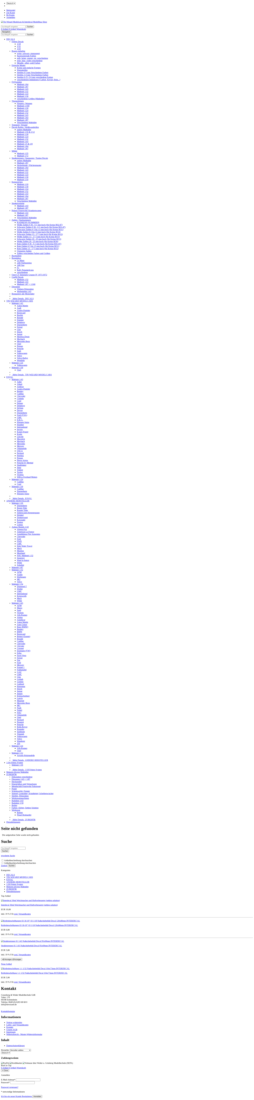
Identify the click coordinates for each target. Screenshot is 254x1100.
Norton (20, 522)
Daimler (20, 320)
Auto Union (22, 624)
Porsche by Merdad (25, 463)
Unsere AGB (11, 1029)
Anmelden (10, 17)
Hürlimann (21, 577)
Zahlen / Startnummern (21, 220)
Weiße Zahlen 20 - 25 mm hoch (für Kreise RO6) (37, 241)
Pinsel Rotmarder (24, 815)
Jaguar (19, 334)
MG (18, 579)
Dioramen (16, 287)
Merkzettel (10, 10)
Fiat (18, 660)
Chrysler (20, 646)
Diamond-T (22, 586)
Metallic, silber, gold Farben (28, 63)
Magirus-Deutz (23, 337)
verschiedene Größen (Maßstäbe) (31, 99)
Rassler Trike (22, 510)
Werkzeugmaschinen (20, 798)
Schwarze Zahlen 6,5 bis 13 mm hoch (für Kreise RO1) (40, 229)
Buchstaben (16, 256)
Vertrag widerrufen (14, 1022)
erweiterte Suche (8, 856)
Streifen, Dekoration (20, 796)
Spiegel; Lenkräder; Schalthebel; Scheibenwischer (32, 793)
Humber (20, 425)
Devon (20, 410)
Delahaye (21, 322)
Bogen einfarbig (18, 51)
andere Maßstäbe (24, 129)
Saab (19, 351)
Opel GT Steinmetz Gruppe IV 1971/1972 (29, 275)
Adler (19, 382)
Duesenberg (22, 325)
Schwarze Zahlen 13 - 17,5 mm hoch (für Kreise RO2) (40, 234)
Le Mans (20, 260)
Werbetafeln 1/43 (24, 291)
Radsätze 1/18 (17, 803)
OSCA (20, 451)
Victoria (20, 613)
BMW (19, 632)
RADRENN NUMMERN (28, 222)
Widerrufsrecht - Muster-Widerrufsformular (24, 1034)
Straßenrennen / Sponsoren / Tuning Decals (30, 158)
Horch (19, 332)
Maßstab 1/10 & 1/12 (26, 132)
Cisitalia (20, 398)
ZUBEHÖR (11, 774)
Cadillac (20, 394)
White (19, 563)
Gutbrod (20, 684)
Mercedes (21, 444)
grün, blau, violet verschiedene (29, 60)
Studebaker (21, 465)
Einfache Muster (18, 65)
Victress (20, 475)
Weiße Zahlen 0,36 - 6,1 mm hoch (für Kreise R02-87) (40, 225)
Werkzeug (16, 810)
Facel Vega (21, 655)
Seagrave (21, 558)
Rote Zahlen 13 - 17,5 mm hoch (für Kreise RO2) (37, 248)
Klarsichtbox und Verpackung (24, 784)
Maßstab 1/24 (22, 94)
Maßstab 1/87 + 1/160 (26, 284)
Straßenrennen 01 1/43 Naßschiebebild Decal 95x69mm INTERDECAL (31, 946)
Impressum (10, 1032)
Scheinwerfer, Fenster (21, 791)
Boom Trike (22, 508)
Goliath (20, 679)
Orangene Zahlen (24, 251)
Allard (19, 384)
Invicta (20, 429)
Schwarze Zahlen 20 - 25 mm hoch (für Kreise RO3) (39, 239)
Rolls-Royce (22, 727)
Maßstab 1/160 (23, 106)
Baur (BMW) (22, 627)
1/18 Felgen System (14, 762)
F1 (18, 268)
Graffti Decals (17, 277)
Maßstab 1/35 (22, 153)
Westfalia (21, 360)
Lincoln (20, 436)
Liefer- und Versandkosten (17, 1025)
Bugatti (20, 317)
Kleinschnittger (23, 696)
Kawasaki (21, 520)
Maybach (21, 339)
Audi (19, 308)
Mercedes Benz (23, 341)
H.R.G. (20, 420)
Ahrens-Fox (22, 529)
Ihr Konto (10, 15)
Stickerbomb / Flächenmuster (29, 165)
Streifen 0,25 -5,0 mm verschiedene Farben (35, 77)
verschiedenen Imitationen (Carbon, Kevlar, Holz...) (38, 80)
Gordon (20, 682)
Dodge (20, 589)
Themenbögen (18, 101)
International (22, 427)
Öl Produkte (17, 82)
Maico (19, 608)
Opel (19, 344)
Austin (19, 574)
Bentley (20, 391)
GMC (19, 417)
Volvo (19, 356)
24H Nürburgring (24, 263)
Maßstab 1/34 (17, 584)
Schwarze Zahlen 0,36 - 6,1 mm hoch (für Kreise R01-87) (41, 227)
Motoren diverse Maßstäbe (17, 772)
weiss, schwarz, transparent (28, 53)
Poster (14, 789)
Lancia (20, 698)
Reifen (14, 805)
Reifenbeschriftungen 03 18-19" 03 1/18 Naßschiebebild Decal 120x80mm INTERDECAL (39, 925)
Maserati (20, 701)
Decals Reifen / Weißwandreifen (25, 127)
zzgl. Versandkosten (22, 914)
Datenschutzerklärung (15, 1045)
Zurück (4, 865)
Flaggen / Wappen (24, 103)
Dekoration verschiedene (22, 777)
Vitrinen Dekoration (25, 289)
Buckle (20, 315)
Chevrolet (21, 396)
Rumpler (20, 729)
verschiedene (22, 272)
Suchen (12, 866)
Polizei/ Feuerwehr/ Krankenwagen (26, 210)
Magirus (20, 551)
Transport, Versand (19, 125)
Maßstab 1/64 (22, 84)
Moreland (21, 553)
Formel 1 (20, 667)
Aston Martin (22, 306)
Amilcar (20, 386)
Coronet (20, 648)
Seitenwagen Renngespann (28, 513)
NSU (19, 712)
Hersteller (5, 1050)
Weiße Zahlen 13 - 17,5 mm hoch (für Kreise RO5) (38, 237)
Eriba (19, 653)
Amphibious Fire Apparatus (28, 534)
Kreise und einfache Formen (29, 68)
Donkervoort (22, 517)
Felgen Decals (18, 41)
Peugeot (20, 722)
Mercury (20, 446)
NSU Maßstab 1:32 (25, 555)
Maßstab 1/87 (22, 87)
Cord (19, 401)
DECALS (10, 39)
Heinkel (20, 515)
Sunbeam (21, 732)
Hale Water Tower (24, 546)
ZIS (18, 743)
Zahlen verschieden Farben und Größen (33, 253)
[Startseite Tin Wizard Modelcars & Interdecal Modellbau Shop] (24, 22)
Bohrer (20, 812)
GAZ (19, 672)
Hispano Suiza (23, 422)
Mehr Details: (23, 298)
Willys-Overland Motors (27, 477)
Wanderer (21, 741)
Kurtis (19, 434)
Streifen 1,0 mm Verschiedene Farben (32, 75)
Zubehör (20, 565)
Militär (14, 151)
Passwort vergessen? (9, 1087)
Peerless (20, 455)
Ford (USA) (22, 415)
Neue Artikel (6, 964)
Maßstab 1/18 (22, 96)
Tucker (20, 472)
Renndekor (16, 258)
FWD (19, 541)
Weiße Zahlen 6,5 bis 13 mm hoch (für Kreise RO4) (38, 232)
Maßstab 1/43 (22, 89)
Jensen (19, 693)
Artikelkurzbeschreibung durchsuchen (20, 863)
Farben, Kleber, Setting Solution (25, 808)
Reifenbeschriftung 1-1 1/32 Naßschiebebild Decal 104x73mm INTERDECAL (34, 973)
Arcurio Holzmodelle (26, 755)
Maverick (21, 439)
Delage (20, 403)
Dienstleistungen (13, 822)
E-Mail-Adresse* (8, 1080)
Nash (19, 708)
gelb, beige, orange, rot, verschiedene (32, 58)
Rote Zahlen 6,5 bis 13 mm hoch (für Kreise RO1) (38, 246)
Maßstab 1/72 (22, 156)
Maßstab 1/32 (22, 91)
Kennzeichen (17, 182)
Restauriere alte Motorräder (23, 294)
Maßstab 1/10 (22, 179)
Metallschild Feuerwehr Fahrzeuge (26, 786)
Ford (19, 539)
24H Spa (20, 265)
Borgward (21, 313)
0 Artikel (5, 29)
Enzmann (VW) (23, 651)
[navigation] (6, 1065)
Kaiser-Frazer (22, 432)
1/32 (19, 46)
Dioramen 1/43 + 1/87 (21, 779)
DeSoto (20, 408)
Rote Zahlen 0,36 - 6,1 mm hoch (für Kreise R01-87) (39, 244)
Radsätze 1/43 (17, 801)
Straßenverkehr (18, 203)
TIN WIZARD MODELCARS (19, 301)
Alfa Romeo (22, 615)
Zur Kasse (10, 13)
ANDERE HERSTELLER (17, 501)
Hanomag (21, 686)
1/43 (19, 49)
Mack (19, 548)
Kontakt (9, 1027)
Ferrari (19, 327)
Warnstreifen (22, 70)
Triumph (20, 734)
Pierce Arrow (22, 460)
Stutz (19, 467)
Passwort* (5, 1082)
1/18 (19, 44)
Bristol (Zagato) (23, 636)
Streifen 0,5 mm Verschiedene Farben (32, 72)
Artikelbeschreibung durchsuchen (18, 860)
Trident (20, 470)
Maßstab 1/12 (17, 753)
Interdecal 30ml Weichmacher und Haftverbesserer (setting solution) (29, 905)
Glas (19, 329)
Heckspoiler (17, 781)
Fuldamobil (21, 670)
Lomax (20, 524)
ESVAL (9, 377)
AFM (19, 572)
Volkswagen (22, 353)
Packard (20, 453)
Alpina (20, 617)
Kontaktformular (8, 1011)
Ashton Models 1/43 (20, 527)
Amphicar (21, 620)
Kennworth (21, 596)
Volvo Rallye (22, 358)
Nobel (19, 710)
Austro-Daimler (23, 310)
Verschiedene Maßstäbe (27, 122)
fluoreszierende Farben (26, 56)
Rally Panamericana (25, 270)
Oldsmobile (22, 448)
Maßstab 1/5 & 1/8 (25, 144)
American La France (25, 532)
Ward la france (23, 560)
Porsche (20, 348)
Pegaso (20, 346)
